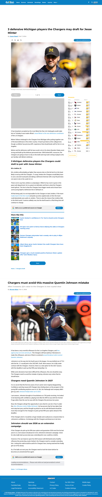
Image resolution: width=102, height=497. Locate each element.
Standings (38, 2)
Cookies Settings (70, 488)
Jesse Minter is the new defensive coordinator (49, 133)
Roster (44, 2)
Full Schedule (72, 155)
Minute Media (11, 492)
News (18, 2)
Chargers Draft (20, 268)
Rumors (23, 2)
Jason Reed (14, 36)
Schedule (30, 2)
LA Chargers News (21, 469)
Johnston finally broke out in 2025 (30, 391)
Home (13, 268)
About (13, 482)
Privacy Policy (54, 485)
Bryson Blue (14, 289)
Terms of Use (69, 485)
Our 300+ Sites (69, 482)
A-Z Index (53, 488)
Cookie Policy (86, 485)
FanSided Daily (16, 485)
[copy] (21, 40)
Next (59, 95)
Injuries (50, 2)
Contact (52, 482)
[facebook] (88, 2)
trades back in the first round (20, 196)
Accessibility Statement (35, 488)
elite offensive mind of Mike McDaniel (25, 406)
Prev (15, 95)
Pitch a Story (32, 485)
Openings (31, 482)
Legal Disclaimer (16, 488)
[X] (92, 2)
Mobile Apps (86, 482)
